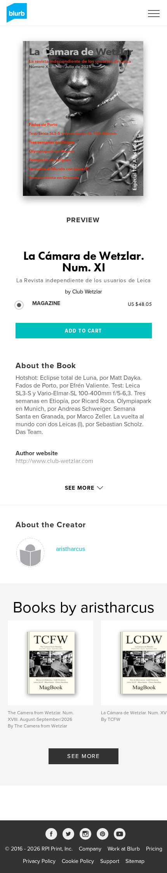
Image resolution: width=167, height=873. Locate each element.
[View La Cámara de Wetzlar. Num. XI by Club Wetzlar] (83, 118)
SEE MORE (83, 756)
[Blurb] (15, 16)
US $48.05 (140, 303)
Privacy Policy (39, 861)
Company (90, 849)
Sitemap (134, 861)
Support (109, 861)
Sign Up (123, 13)
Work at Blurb (124, 849)
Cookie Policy (78, 861)
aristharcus (70, 549)
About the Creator (51, 525)
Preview (83, 220)
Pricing (154, 849)
